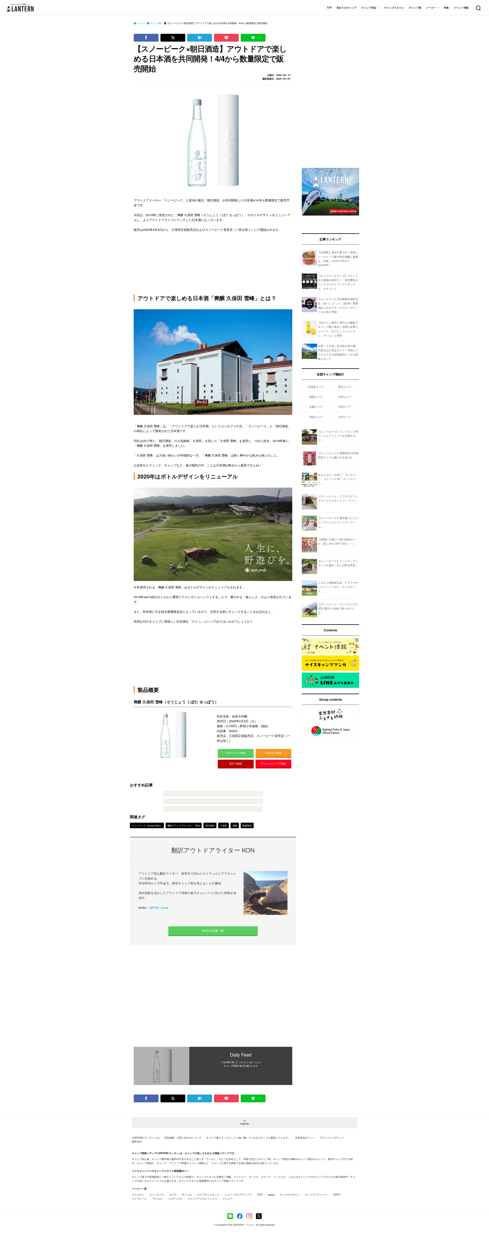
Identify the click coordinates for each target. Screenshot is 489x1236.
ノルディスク (175, 1198)
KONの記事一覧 (213, 930)
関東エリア (316, 397)
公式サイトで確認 (236, 753)
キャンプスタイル (394, 7)
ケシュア (228, 1198)
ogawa (271, 1194)
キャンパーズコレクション (203, 1198)
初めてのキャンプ (346, 7)
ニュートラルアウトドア (238, 1194)
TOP (329, 7)
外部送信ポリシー (305, 1137)
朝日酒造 (210, 825)
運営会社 (137, 1141)
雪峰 (234, 825)
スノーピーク (156, 1194)
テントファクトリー (316, 1194)
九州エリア (344, 417)
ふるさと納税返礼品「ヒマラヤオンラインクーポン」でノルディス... (338, 587)
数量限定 (247, 825)
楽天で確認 (235, 763)
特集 (446, 7)
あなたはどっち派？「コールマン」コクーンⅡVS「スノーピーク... (337, 479)
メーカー (431, 7)
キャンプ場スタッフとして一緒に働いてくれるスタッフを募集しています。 (248, 1137)
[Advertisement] (213, 996)
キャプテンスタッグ (208, 1194)
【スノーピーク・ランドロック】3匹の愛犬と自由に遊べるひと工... (338, 608)
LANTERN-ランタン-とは (146, 1137)
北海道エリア (316, 387)
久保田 (223, 825)
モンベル (187, 1194)
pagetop (244, 1123)
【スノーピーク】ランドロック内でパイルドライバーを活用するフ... (338, 436)
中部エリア (344, 397)
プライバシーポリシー (332, 1137)
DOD (259, 1194)
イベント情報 (461, 7)
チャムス (158, 1198)
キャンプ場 (415, 7)
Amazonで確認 (273, 753)
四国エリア (316, 417)
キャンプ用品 (368, 7)
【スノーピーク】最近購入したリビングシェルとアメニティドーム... (338, 522)
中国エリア (344, 407)
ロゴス (173, 1194)
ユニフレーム (139, 1198)
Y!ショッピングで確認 (273, 763)
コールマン (138, 1194)
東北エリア (344, 387)
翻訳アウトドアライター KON (184, 825)
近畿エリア (316, 407)
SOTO (336, 1194)
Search (478, 6)
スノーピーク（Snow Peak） (147, 825)
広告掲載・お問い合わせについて (183, 1137)
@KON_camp (159, 907)
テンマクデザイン (290, 1194)
